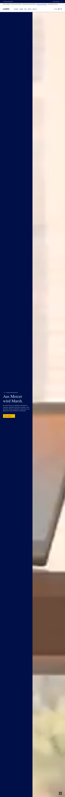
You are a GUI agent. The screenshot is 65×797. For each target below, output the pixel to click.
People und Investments (42, 4)
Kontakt (55, 9)
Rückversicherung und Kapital (29, 4)
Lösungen (16, 9)
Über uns (35, 9)
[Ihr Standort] (59, 9)
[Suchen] (61, 9)
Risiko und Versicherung (16, 4)
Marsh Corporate (6, 4)
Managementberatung (53, 4)
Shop (25, 9)
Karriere (29, 9)
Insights (21, 9)
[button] (62, 2)
